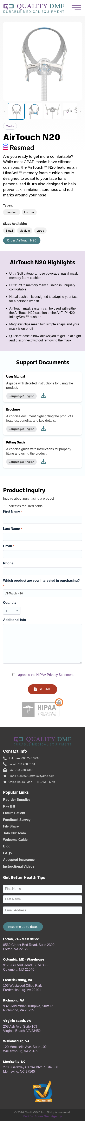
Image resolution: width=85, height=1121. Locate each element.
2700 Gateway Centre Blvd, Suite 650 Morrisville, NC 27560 (30, 1069)
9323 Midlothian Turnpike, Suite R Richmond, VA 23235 (28, 1008)
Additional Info (14, 620)
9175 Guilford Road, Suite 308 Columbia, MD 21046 (25, 967)
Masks (10, 126)
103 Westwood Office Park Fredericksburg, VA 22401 (22, 988)
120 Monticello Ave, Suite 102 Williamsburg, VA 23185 (25, 1049)
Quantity (9, 602)
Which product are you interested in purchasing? (41, 583)
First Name (12, 511)
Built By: (42, 1116)
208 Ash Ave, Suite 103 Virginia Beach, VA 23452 (22, 1029)
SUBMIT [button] (42, 689)
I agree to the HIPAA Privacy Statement (45, 675)
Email (8, 546)
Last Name (12, 528)
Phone (9, 563)
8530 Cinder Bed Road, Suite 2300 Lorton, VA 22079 (28, 947)
